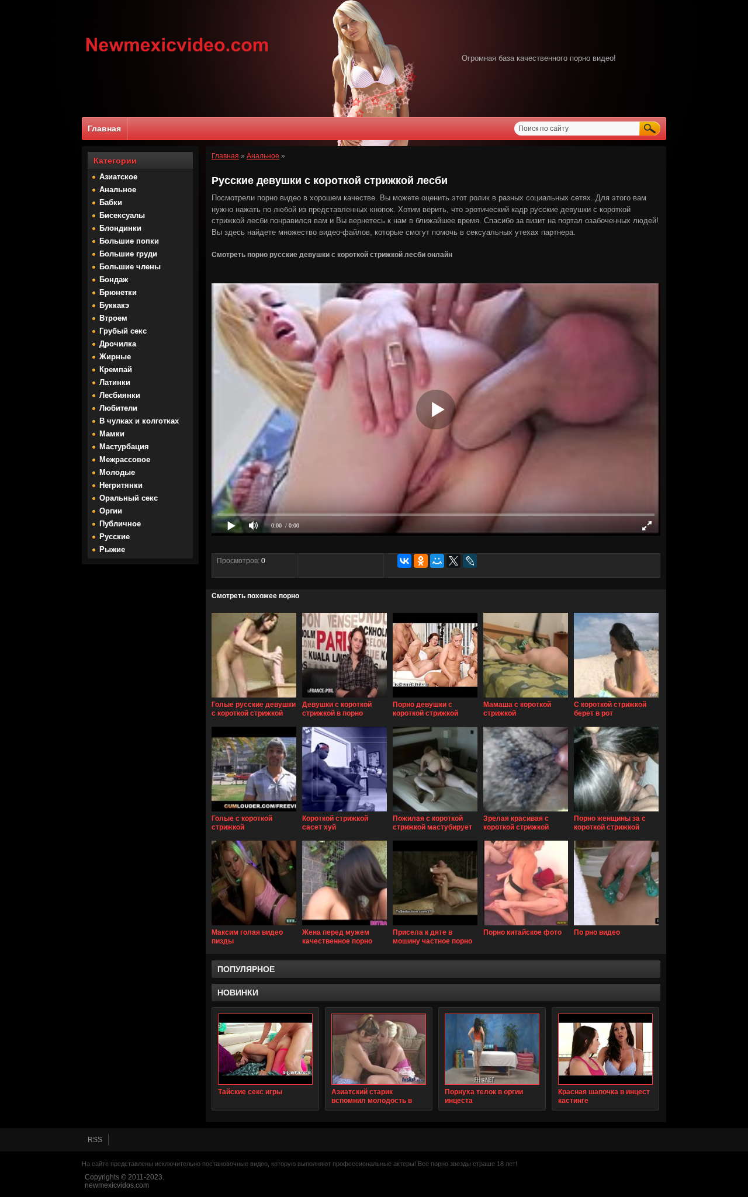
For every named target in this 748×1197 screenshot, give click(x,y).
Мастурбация (124, 446)
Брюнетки (118, 292)
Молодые (117, 472)
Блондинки (120, 228)
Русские (114, 536)
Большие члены (130, 266)
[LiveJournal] (470, 561)
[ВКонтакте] (404, 561)
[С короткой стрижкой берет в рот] (616, 698)
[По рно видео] (616, 926)
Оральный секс (128, 498)
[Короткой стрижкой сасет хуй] (344, 812)
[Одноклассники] (421, 561)
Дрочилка (117, 343)
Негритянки (121, 485)
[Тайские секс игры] (265, 1049)
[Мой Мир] (437, 561)
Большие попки (129, 241)
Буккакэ (114, 305)
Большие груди (128, 253)
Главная (104, 128)
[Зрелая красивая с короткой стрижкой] (525, 812)
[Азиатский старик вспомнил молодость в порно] (378, 1049)
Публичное (120, 523)
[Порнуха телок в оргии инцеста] (492, 1049)
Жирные (115, 356)
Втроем (113, 318)
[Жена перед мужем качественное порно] (344, 926)
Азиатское (118, 176)
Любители (118, 408)
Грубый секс (123, 331)
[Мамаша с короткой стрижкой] (525, 698)
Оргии (110, 510)
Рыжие (112, 549)
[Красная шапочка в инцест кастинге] (605, 1049)
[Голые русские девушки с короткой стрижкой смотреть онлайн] (254, 698)
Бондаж (113, 279)
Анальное (117, 189)
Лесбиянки (119, 395)
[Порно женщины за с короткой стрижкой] (616, 812)
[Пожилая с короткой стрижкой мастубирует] (435, 812)
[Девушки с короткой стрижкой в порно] (344, 698)
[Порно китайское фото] (525, 926)
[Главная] (177, 53)
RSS (95, 1140)
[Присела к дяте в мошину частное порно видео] (435, 926)
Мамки (111, 433)
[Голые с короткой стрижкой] (254, 812)
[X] (453, 561)
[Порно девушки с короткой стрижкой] (435, 698)
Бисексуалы (122, 215)
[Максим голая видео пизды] (254, 926)
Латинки (114, 382)
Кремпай (115, 369)
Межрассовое (124, 459)
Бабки (110, 202)
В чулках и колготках (139, 421)
